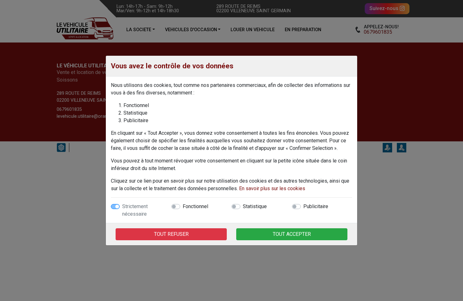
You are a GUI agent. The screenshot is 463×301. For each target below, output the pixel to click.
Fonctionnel (195, 206)
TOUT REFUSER (171, 234)
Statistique (255, 206)
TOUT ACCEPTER (292, 234)
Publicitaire (315, 206)
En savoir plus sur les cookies (272, 188)
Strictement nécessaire (135, 210)
